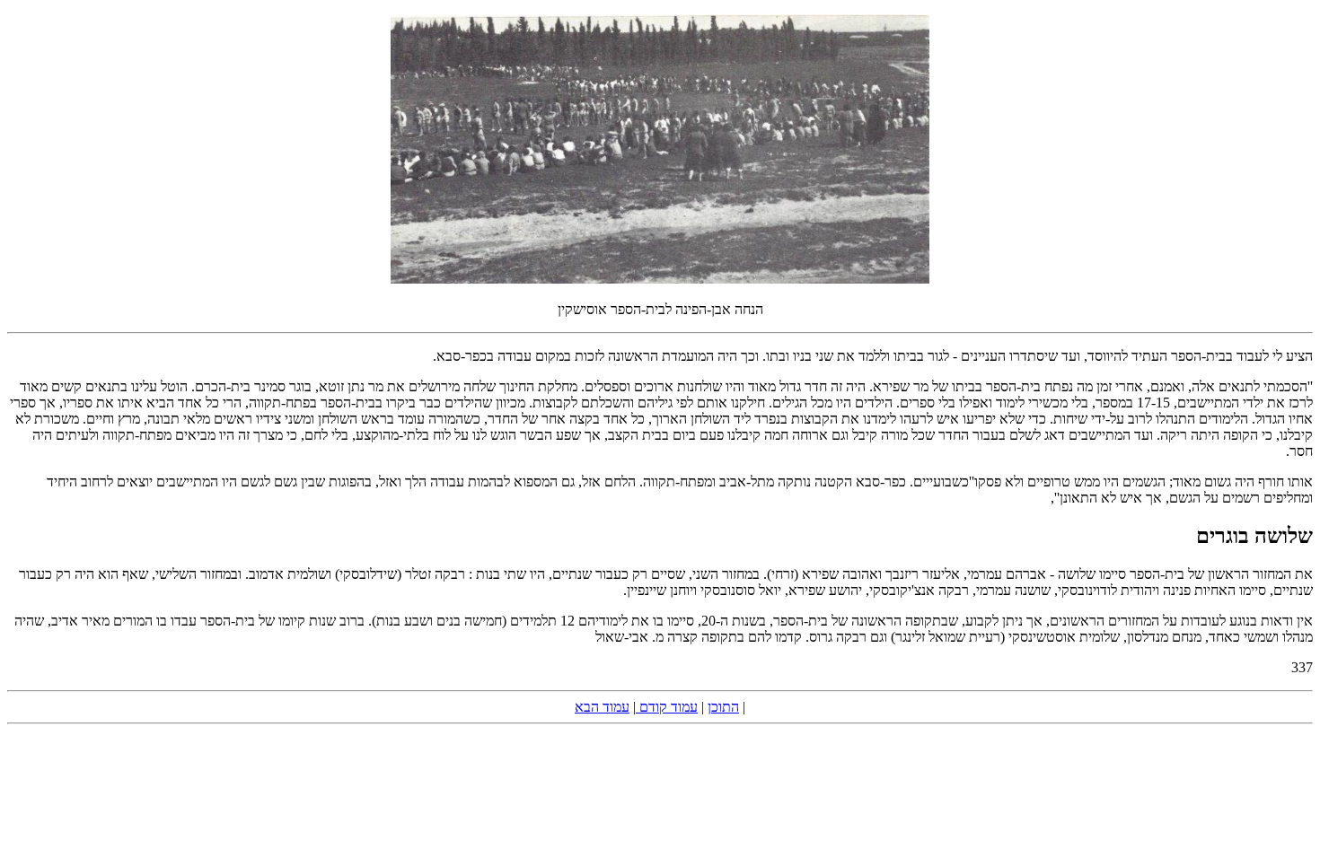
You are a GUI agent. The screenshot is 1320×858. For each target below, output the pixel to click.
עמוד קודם (667, 706)
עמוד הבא (602, 706)
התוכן (723, 706)
